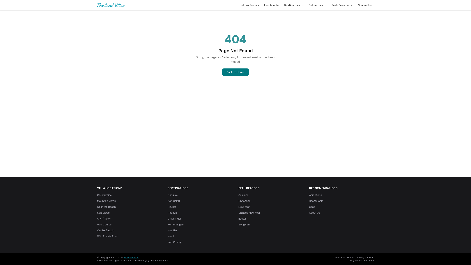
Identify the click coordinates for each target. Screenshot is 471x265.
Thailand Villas (131, 257)
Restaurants (316, 201)
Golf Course (104, 224)
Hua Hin (172, 230)
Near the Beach (106, 207)
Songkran (244, 224)
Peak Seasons (340, 5)
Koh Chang (174, 242)
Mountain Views (106, 201)
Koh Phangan (176, 224)
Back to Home (235, 72)
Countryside (104, 195)
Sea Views (103, 212)
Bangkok (173, 195)
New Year (244, 207)
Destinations (292, 5)
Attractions (315, 195)
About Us (314, 212)
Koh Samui (174, 201)
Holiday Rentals (249, 5)
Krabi (171, 236)
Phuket (172, 207)
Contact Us (365, 5)
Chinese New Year (249, 212)
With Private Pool (107, 236)
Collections (316, 5)
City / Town (104, 218)
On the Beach (105, 230)
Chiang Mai (174, 218)
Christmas (244, 201)
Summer (243, 195)
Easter (242, 218)
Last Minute (271, 5)
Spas (312, 207)
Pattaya (172, 212)
